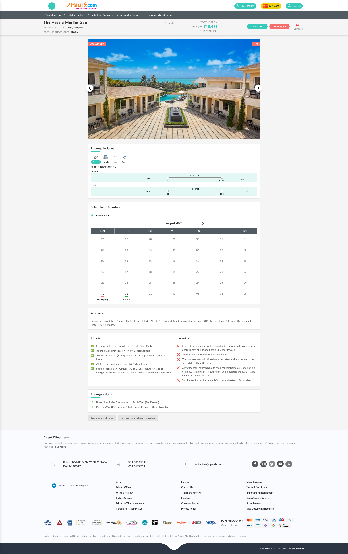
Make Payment (254, 482)
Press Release (253, 503)
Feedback (186, 497)
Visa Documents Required (260, 508)
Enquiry (185, 482)
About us (120, 482)
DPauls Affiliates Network (130, 503)
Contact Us (187, 487)
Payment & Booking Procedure (138, 418)
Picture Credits (124, 497)
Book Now (257, 26)
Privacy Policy (188, 508)
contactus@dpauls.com (208, 464)
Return (94, 185)
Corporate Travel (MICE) (129, 508)
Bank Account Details (257, 497)
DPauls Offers (123, 487)
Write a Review (124, 492)
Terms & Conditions (102, 418)
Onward (95, 171)
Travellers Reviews (191, 492)
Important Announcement (259, 492)
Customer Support (190, 503)
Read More (59, 446)
